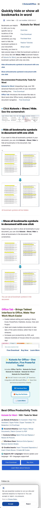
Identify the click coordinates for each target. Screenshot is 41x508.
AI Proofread (14, 425)
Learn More (35, 350)
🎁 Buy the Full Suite (20, 394)
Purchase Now (26, 38)
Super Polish (14, 422)
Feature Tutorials (27, 43)
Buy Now (24, 350)
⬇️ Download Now (20, 388)
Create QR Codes (23, 450)
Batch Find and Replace (24, 435)
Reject (28, 504)
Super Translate (25, 422)
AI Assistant (23, 420)
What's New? (25, 47)
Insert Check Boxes (8, 450)
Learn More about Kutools (20, 468)
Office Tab (5, 94)
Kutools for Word (9, 57)
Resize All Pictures (8, 438)
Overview (24, 30)
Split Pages (23, 429)
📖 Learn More (21, 401)
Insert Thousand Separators (27, 447)
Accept (10, 504)
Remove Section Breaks (9, 444)
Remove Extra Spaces (25, 441)
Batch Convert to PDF (19, 431)
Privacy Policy (12, 499)
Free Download (26, 34)
